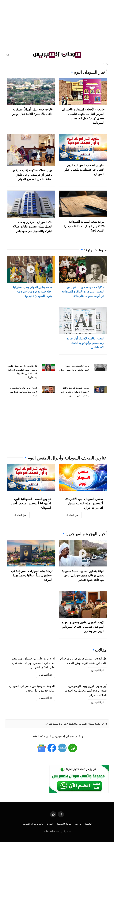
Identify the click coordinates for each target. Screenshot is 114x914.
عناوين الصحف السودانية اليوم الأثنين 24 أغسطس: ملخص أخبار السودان (84, 169)
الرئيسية (88, 823)
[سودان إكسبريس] (57, 55)
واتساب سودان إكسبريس (32, 823)
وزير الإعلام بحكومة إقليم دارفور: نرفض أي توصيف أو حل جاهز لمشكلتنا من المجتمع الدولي (32, 174)
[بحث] (8, 55)
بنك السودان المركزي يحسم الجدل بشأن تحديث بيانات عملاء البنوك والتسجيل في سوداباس (33, 226)
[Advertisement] (57, 25)
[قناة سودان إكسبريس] (72, 747)
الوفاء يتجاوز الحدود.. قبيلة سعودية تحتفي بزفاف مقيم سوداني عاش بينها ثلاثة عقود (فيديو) (83, 575)
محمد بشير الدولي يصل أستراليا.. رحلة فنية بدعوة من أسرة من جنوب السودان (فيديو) (32, 291)
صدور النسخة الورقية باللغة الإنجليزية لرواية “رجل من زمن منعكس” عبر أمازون (74, 391)
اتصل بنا (50, 823)
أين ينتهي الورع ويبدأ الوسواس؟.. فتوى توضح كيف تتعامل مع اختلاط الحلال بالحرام (86, 690)
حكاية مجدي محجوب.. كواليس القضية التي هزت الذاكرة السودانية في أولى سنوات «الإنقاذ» (82, 291)
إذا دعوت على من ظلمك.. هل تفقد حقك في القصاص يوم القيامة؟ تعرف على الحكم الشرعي (32, 662)
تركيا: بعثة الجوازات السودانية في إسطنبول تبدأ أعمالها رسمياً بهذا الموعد (32, 575)
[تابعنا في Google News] (41, 747)
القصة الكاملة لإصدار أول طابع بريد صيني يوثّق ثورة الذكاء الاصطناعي (85, 342)
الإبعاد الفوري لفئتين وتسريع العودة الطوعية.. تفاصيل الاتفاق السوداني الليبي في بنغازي (83, 626)
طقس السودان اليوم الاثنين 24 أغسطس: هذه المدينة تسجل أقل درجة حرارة (84, 503)
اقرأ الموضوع (97, 670)
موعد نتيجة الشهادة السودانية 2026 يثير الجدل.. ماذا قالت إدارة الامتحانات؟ (84, 226)
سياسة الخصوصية (64, 823)
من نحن (78, 823)
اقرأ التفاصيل (72, 515)
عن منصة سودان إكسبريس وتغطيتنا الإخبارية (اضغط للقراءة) (74, 723)
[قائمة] (105, 55)
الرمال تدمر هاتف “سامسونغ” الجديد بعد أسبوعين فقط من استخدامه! (23, 391)
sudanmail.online (51, 831)
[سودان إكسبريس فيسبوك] (51, 747)
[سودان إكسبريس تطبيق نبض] (62, 747)
